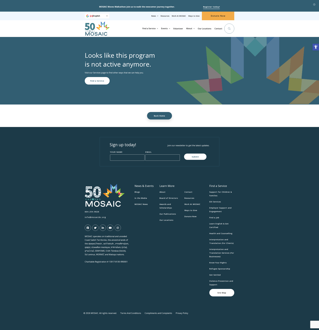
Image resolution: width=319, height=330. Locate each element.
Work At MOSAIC (179, 16)
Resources (165, 16)
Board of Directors (169, 198)
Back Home (159, 116)
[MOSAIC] (97, 33)
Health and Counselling (220, 233)
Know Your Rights (218, 262)
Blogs (137, 192)
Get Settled (215, 275)
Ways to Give (193, 16)
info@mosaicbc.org (95, 217)
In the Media (141, 198)
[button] (316, 47)
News (153, 16)
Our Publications (168, 214)
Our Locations (204, 28)
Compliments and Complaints (158, 313)
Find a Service (149, 28)
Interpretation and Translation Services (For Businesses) (221, 253)
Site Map (221, 292)
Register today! (211, 6)
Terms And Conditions (130, 313)
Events (164, 28)
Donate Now (218, 15)
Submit (195, 156)
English (96, 16)
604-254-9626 (92, 212)
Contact (218, 28)
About (189, 28)
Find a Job (214, 217)
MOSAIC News (141, 204)
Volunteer (178, 28)
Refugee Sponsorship (219, 269)
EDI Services (215, 202)
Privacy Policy (182, 313)
